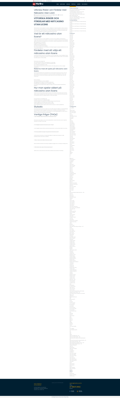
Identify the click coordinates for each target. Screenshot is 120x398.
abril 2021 (71, 92)
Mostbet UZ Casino (73, 274)
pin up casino (72, 306)
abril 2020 (71, 100)
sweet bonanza (72, 347)
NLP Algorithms (72, 285)
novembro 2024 (72, 44)
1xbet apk (71, 120)
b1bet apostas (72, 174)
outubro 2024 (72, 45)
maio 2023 (71, 64)
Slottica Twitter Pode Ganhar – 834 (75, 341)
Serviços (68, 4)
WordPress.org (72, 375)
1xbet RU (71, 146)
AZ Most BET (72, 172)
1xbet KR (71, 140)
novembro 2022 (72, 71)
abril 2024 (71, 52)
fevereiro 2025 (72, 40)
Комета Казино (72, 363)
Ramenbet (71, 323)
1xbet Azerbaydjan (72, 127)
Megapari (71, 248)
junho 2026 (71, 37)
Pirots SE (71, 314)
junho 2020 (71, 99)
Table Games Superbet (73, 348)
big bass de (71, 185)
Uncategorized (72, 350)
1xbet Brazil (71, 130)
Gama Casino (72, 232)
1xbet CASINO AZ (72, 131)
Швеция (71, 369)
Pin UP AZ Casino (72, 302)
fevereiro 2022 (72, 81)
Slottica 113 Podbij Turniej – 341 (74, 335)
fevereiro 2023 (72, 67)
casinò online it (72, 205)
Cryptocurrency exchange (74, 220)
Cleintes (71, 213)
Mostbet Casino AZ (72, 260)
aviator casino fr (72, 166)
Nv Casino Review (72, 286)
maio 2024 (71, 51)
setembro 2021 (72, 87)
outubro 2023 (72, 58)
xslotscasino (71, 361)
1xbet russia (71, 147)
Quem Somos (62, 4)
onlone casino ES (72, 288)
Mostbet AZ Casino (72, 254)
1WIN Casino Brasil (73, 111)
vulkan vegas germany (73, 360)
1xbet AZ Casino (72, 124)
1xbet (70, 119)
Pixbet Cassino (72, 315)
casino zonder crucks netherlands (75, 207)
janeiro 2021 (71, 94)
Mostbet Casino (72, 259)
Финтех (71, 366)
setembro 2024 (72, 46)
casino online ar (72, 204)
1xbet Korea (71, 139)
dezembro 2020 (72, 95)
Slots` (70, 333)
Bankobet (71, 178)
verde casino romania (73, 355)
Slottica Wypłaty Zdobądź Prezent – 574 (76, 343)
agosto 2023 (71, 60)
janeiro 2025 (71, 41)
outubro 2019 (72, 102)
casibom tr (71, 198)
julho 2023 (71, 61)
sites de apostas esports (73, 329)
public (70, 321)
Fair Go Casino (72, 225)
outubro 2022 (72, 72)
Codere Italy (71, 215)
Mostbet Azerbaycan (73, 258)
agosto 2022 (71, 74)
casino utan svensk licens (74, 206)
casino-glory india (72, 208)
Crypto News (72, 219)
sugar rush (71, 346)
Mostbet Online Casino (73, 267)
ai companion (72, 160)
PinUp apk (71, 313)
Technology (71, 349)
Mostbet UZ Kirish (72, 275)
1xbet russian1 (72, 150)
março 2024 (71, 53)
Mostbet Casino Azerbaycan (74, 261)
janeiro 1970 (71, 105)
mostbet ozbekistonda (73, 269)
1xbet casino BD (72, 132)
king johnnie (71, 239)
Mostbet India (72, 265)
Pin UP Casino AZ (72, 307)
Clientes (78, 4)
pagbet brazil (72, 295)
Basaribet (71, 179)
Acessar (71, 372)
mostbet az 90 (72, 253)
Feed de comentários (73, 374)
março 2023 (71, 66)
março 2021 (71, 93)
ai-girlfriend (71, 161)
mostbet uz (71, 273)
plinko (70, 316)
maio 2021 (71, 91)
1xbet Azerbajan (72, 126)
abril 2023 (71, 65)
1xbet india (71, 137)
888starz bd (71, 158)
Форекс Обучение (72, 368)
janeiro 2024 (71, 54)
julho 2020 (71, 98)
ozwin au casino (72, 289)
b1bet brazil (71, 177)
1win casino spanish (73, 112)
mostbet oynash (72, 268)
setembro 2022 (72, 73)
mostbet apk (71, 252)
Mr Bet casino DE (72, 280)
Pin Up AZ (71, 301)
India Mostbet (72, 234)
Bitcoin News (72, 188)
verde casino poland (73, 354)
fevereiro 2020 (72, 101)
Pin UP (71, 300)
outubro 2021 (72, 86)
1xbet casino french (73, 133)
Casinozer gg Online (73, 211)
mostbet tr (71, 272)
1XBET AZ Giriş (72, 125)
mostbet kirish (72, 266)
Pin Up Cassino (72, 309)
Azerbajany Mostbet (73, 173)
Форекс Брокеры (72, 367)
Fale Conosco (84, 4)
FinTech (71, 227)
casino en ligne (72, 200)
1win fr (71, 113)
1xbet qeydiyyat (72, 145)
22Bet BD (71, 152)
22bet (70, 151)
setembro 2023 (72, 59)
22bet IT (71, 153)
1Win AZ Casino (72, 110)
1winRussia (71, 118)
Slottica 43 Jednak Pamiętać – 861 (75, 336)
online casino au (72, 287)
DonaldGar (71, 21)
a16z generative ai (72, 159)
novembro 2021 (72, 85)
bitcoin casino (72, 187)
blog (70, 191)
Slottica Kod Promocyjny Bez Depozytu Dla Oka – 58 (78, 340)
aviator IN (71, 167)
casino (71, 199)
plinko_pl (71, 320)
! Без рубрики (72, 107)
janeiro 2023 (71, 68)
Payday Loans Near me (73, 296)
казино (71, 362)
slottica (71, 334)
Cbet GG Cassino (72, 212)
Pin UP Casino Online (73, 308)
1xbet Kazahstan (72, 138)
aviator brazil (72, 164)
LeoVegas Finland (72, 240)
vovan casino (72, 356)
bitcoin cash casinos (73, 186)
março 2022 (71, 80)
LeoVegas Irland (72, 242)
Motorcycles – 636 (72, 279)
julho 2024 (71, 48)
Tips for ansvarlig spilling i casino (75, 16)
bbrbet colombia (72, 180)
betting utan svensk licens (74, 184)
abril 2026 (71, 39)
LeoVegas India (72, 241)
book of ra (71, 193)
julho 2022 (71, 75)
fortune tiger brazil (72, 231)
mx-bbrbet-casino (72, 282)
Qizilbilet (71, 322)
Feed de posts (72, 373)
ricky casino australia (73, 326)
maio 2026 (71, 38)
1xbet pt (71, 144)
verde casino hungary (73, 353)
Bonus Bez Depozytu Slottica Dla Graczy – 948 (77, 192)
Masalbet (71, 247)
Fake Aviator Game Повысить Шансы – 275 (76, 226)
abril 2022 (71, 79)
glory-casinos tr (72, 233)
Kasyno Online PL (72, 238)
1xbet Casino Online (73, 134)
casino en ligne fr (72, 201)
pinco (70, 312)
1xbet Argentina (72, 123)
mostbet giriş (72, 262)
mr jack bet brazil (72, 281)
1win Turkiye (71, 117)
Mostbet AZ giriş (72, 255)
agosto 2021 (71, 88)
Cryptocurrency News (73, 221)
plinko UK (71, 319)
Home (57, 4)
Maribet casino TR (72, 246)
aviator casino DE (72, 165)
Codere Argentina (72, 214)
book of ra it (71, 194)
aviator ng (71, 171)
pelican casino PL (72, 299)
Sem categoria (72, 328)
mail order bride (72, 245)
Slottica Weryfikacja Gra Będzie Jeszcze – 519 (77, 342)
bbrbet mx (71, 181)
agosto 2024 (71, 47)
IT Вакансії (71, 235)
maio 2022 (71, 78)
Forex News (71, 228)
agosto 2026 (71, 34)
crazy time (71, 218)
